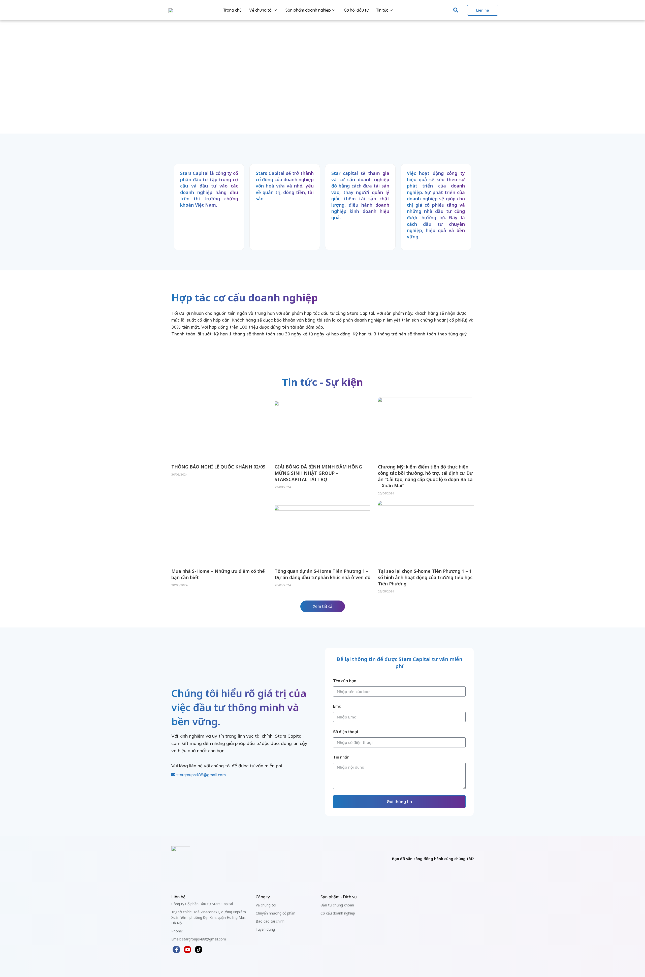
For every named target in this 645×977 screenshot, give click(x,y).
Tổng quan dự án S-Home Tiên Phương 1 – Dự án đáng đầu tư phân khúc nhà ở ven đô (322, 574)
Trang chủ (232, 10)
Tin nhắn (341, 757)
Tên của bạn (344, 680)
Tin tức (382, 10)
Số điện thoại (345, 731)
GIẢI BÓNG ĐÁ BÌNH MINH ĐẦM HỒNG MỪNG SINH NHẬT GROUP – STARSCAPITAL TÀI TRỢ (318, 473)
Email (338, 706)
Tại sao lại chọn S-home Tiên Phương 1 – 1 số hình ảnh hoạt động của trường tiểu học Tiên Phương (425, 577)
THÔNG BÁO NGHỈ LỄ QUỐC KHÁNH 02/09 (218, 467)
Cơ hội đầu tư (356, 10)
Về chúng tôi (260, 10)
